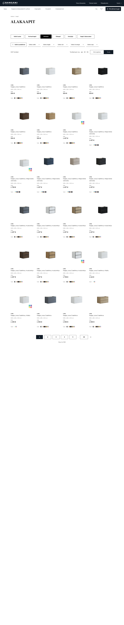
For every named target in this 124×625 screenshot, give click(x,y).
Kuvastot (48, 9)
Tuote (108, 52)
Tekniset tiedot (93, 3)
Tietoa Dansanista (80, 3)
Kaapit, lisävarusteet (85, 36)
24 (82, 52)
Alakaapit (46, 36)
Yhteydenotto (104, 3)
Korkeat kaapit (32, 36)
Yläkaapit (58, 36)
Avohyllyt (70, 36)
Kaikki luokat (17, 36)
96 (87, 52)
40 (84, 337)
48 (85, 52)
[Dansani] (10, 3)
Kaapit (17, 16)
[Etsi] (96, 9)
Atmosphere (97, 52)
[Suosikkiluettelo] (101, 9)
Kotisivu (13, 16)
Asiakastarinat (60, 9)
